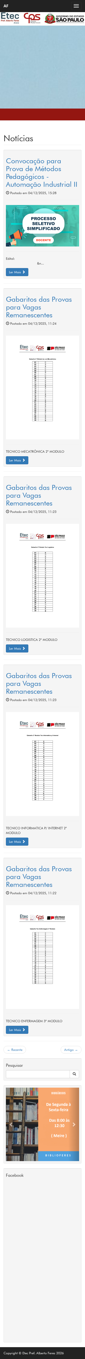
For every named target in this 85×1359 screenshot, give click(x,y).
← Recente (14, 1050)
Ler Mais (15, 272)
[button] (11, 1124)
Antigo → (71, 1050)
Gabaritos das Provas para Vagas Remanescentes (39, 307)
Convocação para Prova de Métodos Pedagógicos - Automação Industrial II (41, 172)
